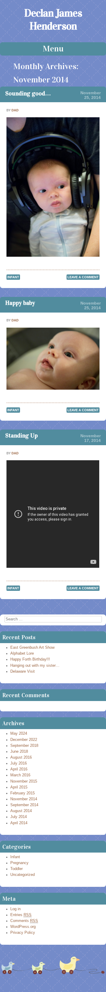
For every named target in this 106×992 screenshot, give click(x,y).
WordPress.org (23, 927)
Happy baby (20, 302)
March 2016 (20, 775)
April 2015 (18, 787)
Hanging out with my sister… (34, 665)
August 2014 (21, 811)
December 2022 (23, 740)
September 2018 (24, 746)
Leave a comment (83, 277)
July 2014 (18, 817)
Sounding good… (28, 93)
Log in (15, 909)
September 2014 (24, 805)
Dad (15, 110)
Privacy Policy (22, 933)
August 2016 (21, 757)
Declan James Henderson (53, 19)
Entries (21, 915)
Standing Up (21, 435)
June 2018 (19, 751)
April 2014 (18, 823)
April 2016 (18, 769)
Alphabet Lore (22, 653)
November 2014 (23, 799)
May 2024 (18, 733)
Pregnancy (19, 863)
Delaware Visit (22, 671)
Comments (24, 921)
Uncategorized (22, 875)
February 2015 (22, 793)
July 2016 (18, 763)
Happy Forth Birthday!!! (30, 659)
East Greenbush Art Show (32, 647)
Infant (13, 277)
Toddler (16, 869)
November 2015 (23, 781)
